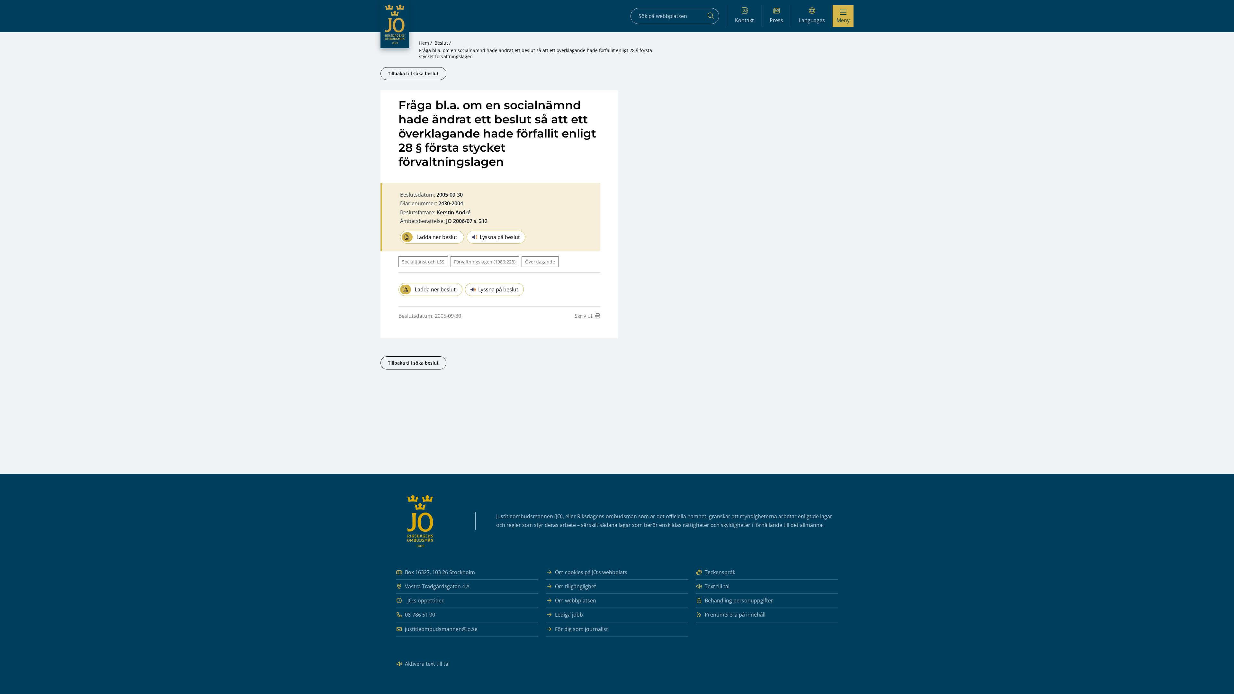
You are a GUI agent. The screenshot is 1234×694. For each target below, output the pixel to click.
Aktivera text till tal (427, 663)
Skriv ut (584, 315)
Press (776, 20)
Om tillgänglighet (575, 586)
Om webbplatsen (575, 600)
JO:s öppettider (425, 600)
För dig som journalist (581, 629)
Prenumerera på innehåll (735, 614)
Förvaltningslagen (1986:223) (484, 262)
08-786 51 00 (420, 614)
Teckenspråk (720, 572)
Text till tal (717, 586)
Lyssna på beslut (500, 237)
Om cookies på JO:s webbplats (591, 572)
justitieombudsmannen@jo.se (441, 629)
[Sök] (711, 16)
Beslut (441, 43)
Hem (424, 43)
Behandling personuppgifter (739, 600)
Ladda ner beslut (436, 237)
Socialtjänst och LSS (423, 262)
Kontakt (744, 20)
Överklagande (540, 262)
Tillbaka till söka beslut (413, 73)
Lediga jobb (569, 614)
